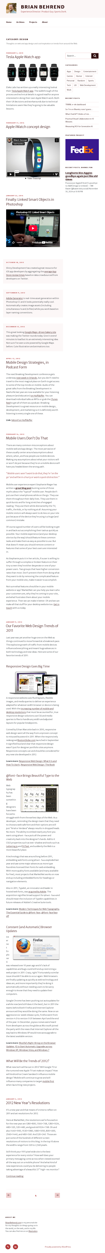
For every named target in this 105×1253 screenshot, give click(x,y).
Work (69, 90)
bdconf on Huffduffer (22, 420)
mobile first (48, 1081)
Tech (69, 85)
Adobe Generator (14, 298)
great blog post (23, 488)
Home (9, 22)
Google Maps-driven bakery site (40, 332)
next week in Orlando (26, 378)
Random (81, 81)
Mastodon (33, 1231)
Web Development (88, 85)
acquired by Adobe (37, 891)
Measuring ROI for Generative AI (79, 126)
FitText (25, 846)
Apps (69, 71)
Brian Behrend (43, 7)
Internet (89, 76)
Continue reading (14, 1176)
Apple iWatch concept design (28, 127)
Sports (91, 81)
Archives (20, 22)
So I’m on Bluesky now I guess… (79, 109)
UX (75, 85)
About (45, 22)
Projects (33, 22)
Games (70, 76)
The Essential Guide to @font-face (23, 912)
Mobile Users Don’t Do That (27, 438)
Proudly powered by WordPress (58, 1247)
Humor (79, 76)
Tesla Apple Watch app (23, 57)
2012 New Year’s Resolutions (28, 1103)
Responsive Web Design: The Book (38, 764)
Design (77, 71)
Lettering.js (12, 846)
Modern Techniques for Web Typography (39, 909)
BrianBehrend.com (13, 1223)
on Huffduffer (37, 395)
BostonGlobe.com (26, 740)
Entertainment (90, 71)
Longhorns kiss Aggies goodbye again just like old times (81, 176)
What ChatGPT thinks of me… (78, 114)
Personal (70, 81)
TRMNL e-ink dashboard (75, 104)
